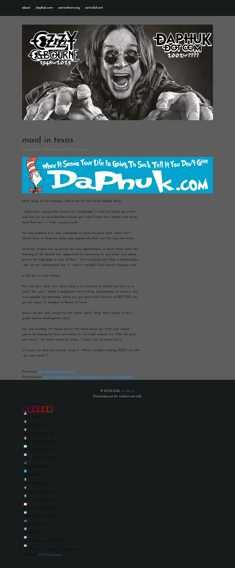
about (26, 8)
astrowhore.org (69, 8)
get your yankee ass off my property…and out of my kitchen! (88, 377)
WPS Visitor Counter (50, 554)
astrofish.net (94, 8)
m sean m (128, 391)
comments (83, 149)
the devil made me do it (56, 371)
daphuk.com (44, 8)
